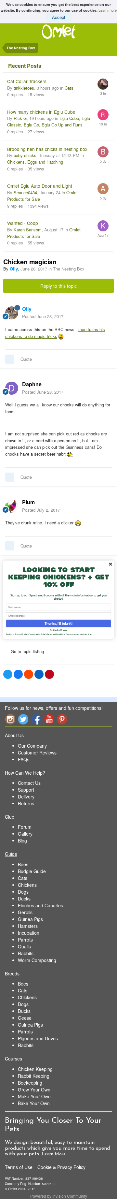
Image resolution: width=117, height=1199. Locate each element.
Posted (42, 316)
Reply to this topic (58, 286)
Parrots (25, 939)
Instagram (10, 719)
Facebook (36, 719)
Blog (22, 840)
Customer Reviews (37, 752)
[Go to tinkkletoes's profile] (103, 84)
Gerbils (25, 912)
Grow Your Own (34, 1089)
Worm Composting (37, 960)
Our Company (32, 745)
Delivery (26, 796)
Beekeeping (30, 1082)
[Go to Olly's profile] (11, 312)
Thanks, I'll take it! (58, 623)
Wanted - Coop (22, 223)
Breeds (12, 973)
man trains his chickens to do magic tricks (55, 332)
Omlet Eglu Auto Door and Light (39, 186)
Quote (26, 359)
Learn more (107, 10)
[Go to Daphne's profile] (11, 388)
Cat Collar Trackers (26, 81)
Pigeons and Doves (38, 1038)
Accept (58, 17)
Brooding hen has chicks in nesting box (47, 149)
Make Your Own (34, 1096)
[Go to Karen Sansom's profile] (103, 225)
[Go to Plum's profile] (11, 506)
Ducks (24, 898)
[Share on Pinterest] (49, 674)
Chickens (27, 885)
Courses (13, 1058)
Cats (69, 88)
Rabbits (25, 953)
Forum (25, 827)
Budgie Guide (32, 871)
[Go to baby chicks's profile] (103, 151)
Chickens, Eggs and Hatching (35, 162)
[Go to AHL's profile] (103, 188)
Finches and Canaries (40, 905)
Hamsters (28, 926)
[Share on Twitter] (7, 674)
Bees (23, 864)
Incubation (28, 932)
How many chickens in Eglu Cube (41, 112)
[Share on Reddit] (28, 674)
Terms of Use (18, 1167)
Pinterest (62, 719)
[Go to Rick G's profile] (103, 114)
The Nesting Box (68, 269)
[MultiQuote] (9, 359)
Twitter (23, 719)
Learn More (54, 1154)
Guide (11, 854)
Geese (25, 1018)
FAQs (23, 759)
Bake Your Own (34, 1103)
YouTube (49, 719)
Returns (26, 803)
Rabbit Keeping (33, 1076)
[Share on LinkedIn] (39, 674)
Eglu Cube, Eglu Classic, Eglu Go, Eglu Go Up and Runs (48, 121)
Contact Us (29, 783)
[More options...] (105, 312)
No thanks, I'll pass (58, 630)
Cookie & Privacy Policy (61, 1167)
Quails (24, 946)
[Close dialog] (110, 564)
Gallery (25, 833)
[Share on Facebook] (18, 674)
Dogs (23, 891)
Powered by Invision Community (58, 1196)
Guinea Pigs (30, 919)
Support (26, 789)
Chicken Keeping (35, 1069)
